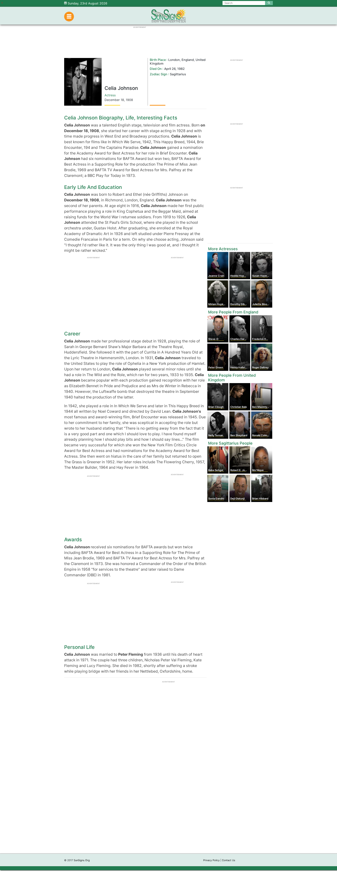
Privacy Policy (211, 860)
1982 (181, 69)
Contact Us (228, 860)
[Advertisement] (168, 795)
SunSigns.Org (82, 860)
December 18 (114, 100)
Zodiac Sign (158, 74)
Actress (110, 95)
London (174, 60)
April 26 (170, 69)
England (188, 60)
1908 (129, 100)
